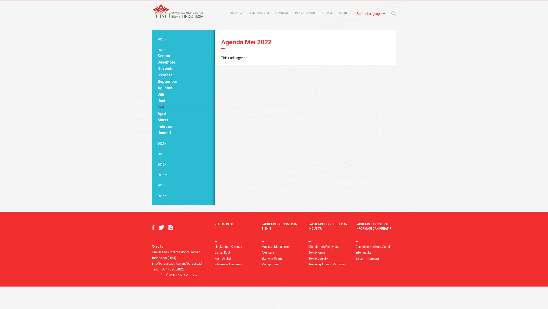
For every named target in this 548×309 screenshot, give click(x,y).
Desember (166, 62)
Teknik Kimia (316, 252)
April (162, 113)
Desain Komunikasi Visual (373, 246)
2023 (161, 39)
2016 (161, 196)
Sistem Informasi (367, 258)
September (167, 81)
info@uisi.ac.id (163, 263)
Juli (161, 94)
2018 (161, 175)
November (167, 68)
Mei (161, 107)
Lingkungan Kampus (228, 246)
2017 (161, 185)
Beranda (236, 12)
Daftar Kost (222, 252)
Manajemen (270, 264)
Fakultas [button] (282, 12)
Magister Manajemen (276, 246)
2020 (161, 154)
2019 (161, 164)
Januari (164, 133)
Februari (165, 126)
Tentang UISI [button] (259, 12)
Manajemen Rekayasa (323, 246)
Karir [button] (343, 12)
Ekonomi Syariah (273, 258)
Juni (161, 100)
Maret (163, 120)
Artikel (327, 12)
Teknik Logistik (318, 258)
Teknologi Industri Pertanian (327, 264)
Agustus (165, 88)
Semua (164, 55)
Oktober (165, 75)
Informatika (363, 252)
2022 (161, 50)
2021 (161, 143)
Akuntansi (268, 252)
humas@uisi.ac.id (189, 263)
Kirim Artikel (223, 258)
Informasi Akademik (228, 264)
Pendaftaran (305, 12)
